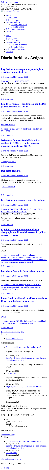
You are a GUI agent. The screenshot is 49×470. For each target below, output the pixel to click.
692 (22, 332)
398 (14, 332)
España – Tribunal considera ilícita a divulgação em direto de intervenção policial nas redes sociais (23, 232)
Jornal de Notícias (8, 124)
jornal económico (8, 186)
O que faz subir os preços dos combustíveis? (23, 347)
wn (20, 459)
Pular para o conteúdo (9, 2)
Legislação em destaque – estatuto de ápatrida (24, 386)
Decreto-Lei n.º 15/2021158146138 (15, 81)
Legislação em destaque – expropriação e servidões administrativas (22, 70)
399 (17, 332)
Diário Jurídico (7, 77)
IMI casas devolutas (11, 170)
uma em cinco (11, 373)
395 (5, 332)
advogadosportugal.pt (9, 459)
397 (11, 332)
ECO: (3, 317)
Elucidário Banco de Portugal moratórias (22, 271)
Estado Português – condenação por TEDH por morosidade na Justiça (23, 105)
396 (8, 332)
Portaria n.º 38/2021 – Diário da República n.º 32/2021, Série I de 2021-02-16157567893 (23, 210)
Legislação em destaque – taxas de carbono (23, 200)
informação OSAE (8, 162)
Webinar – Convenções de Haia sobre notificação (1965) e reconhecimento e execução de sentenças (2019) (20, 143)
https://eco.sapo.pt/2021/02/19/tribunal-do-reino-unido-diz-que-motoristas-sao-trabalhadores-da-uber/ (24, 322)
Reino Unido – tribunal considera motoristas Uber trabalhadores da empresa (24, 299)
